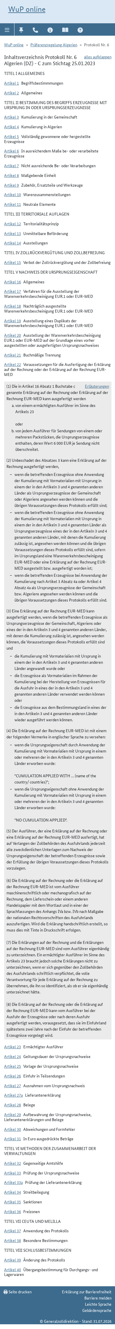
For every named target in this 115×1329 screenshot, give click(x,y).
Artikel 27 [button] (12, 1085)
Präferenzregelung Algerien (53, 44)
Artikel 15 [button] (12, 262)
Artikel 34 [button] (12, 1192)
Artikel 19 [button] (12, 320)
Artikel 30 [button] (12, 1129)
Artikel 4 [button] (11, 126)
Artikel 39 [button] (12, 1260)
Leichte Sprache (98, 1304)
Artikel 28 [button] (12, 1105)
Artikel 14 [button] (12, 243)
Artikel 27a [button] (13, 1095)
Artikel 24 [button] (12, 1056)
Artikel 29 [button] (12, 1114)
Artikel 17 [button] (12, 291)
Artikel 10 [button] (12, 194)
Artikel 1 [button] (11, 83)
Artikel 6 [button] (11, 151)
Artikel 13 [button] (12, 233)
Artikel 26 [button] (12, 1076)
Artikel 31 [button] (12, 1138)
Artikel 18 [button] (12, 306)
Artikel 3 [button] (11, 117)
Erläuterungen (97, 386)
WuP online (26, 9)
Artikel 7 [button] (11, 165)
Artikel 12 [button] (12, 223)
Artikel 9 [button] (11, 185)
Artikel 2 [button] (11, 93)
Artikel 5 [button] (11, 136)
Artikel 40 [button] (12, 1269)
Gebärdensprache (96, 1310)
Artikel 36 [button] (12, 1211)
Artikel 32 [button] (12, 1163)
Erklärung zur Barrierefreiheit (86, 1291)
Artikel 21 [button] (12, 355)
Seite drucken (20, 1291)
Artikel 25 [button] (12, 1066)
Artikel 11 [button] (12, 204)
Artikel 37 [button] (12, 1230)
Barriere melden (97, 1298)
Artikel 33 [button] (12, 1173)
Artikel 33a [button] (13, 1182)
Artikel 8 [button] (11, 175)
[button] (7, 29)
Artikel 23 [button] (12, 1046)
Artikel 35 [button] (12, 1202)
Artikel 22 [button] (12, 364)
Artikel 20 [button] (12, 335)
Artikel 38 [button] (12, 1240)
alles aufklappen (97, 57)
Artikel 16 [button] (12, 282)
